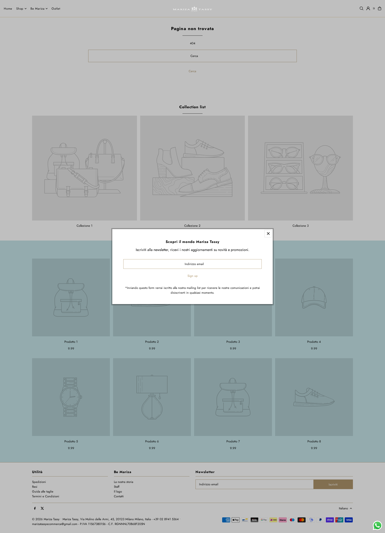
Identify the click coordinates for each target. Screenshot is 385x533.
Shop (19, 8)
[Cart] (379, 8)
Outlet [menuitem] (56, 8)
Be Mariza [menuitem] (37, 8)
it (374, 8)
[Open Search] (361, 8)
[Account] (368, 8)
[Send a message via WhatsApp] (377, 525)
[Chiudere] (268, 233)
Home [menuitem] (8, 8)
